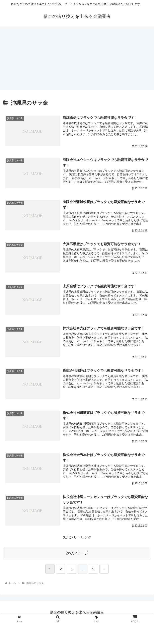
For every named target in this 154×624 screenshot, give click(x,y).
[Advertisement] (77, 59)
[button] (142, 555)
